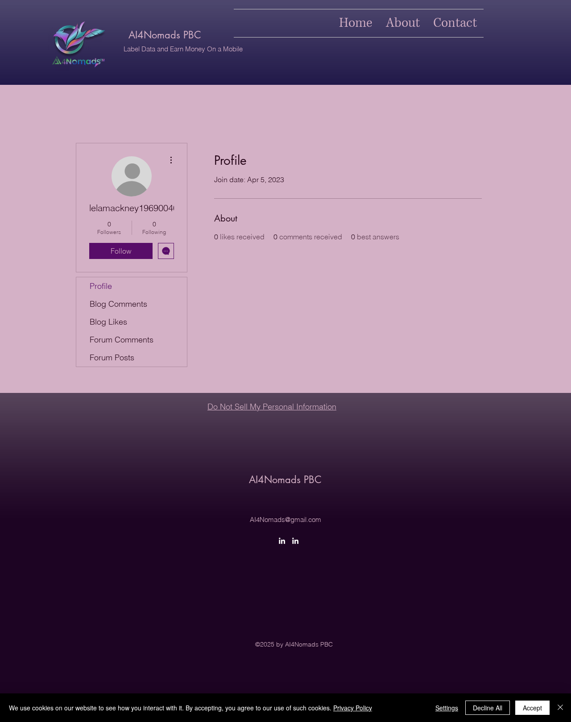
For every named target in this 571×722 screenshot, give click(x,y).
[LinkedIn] (281, 540)
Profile (101, 286)
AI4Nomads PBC (164, 35)
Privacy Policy (352, 707)
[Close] (560, 708)
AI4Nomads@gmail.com (285, 519)
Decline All (487, 707)
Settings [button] (446, 707)
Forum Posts (112, 357)
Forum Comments (121, 339)
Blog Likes (108, 322)
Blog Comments (118, 304)
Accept (532, 707)
